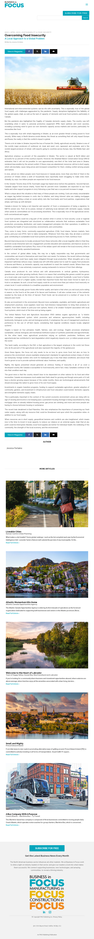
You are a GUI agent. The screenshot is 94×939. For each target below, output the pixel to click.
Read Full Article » (12, 543)
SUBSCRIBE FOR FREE (47, 848)
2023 (7, 32)
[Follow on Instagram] (50, 912)
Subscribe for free (76, 13)
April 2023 (15, 32)
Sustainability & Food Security (36, 32)
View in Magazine (15, 51)
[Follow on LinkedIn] (44, 912)
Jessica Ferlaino (17, 42)
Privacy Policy (57, 917)
